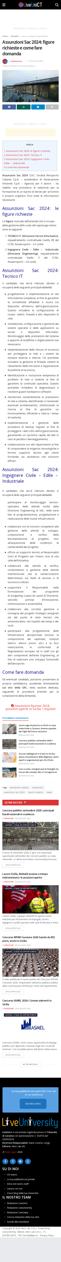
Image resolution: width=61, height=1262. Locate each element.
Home (5, 36)
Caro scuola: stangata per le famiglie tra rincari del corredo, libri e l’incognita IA (39, 771)
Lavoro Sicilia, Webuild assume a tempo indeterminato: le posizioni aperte (25, 875)
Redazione (16, 61)
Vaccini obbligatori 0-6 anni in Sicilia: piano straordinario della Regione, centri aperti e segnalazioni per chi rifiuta (38, 756)
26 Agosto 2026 (23, 945)
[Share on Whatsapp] (23, 107)
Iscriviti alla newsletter (18, 1221)
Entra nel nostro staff (17, 1183)
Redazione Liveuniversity (19, 1207)
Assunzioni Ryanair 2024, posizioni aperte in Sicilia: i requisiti (30, 707)
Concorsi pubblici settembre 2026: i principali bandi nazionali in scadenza (37, 742)
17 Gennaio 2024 (35, 61)
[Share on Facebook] (9, 107)
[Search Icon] (57, 4)
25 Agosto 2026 (23, 1008)
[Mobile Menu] (3, 4)
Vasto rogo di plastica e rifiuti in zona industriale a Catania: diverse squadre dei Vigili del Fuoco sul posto (37, 728)
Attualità (14, 36)
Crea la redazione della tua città (23, 1216)
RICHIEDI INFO (33, 1103)
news (49, 792)
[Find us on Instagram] (28, 1161)
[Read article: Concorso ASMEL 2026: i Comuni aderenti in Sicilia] (30, 1026)
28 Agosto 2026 (27, 735)
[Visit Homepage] (30, 5)
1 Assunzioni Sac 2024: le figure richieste (27, 150)
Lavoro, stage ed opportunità (34, 36)
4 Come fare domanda (16, 167)
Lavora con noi (14, 1188)
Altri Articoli (30, 1064)
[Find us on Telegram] (20, 1161)
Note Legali (11, 1152)
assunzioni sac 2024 (14, 792)
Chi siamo (12, 1174)
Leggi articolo (14, 865)
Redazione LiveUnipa (17, 1212)
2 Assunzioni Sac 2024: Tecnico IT (23, 154)
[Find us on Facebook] (5, 1161)
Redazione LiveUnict (17, 1203)
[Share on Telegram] (38, 107)
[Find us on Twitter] (13, 1161)
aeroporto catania (19, 787)
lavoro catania (35, 792)
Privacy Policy (47, 1235)
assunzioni (37, 787)
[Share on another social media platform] (52, 107)
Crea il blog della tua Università (22, 1193)
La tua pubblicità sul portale (21, 1179)
